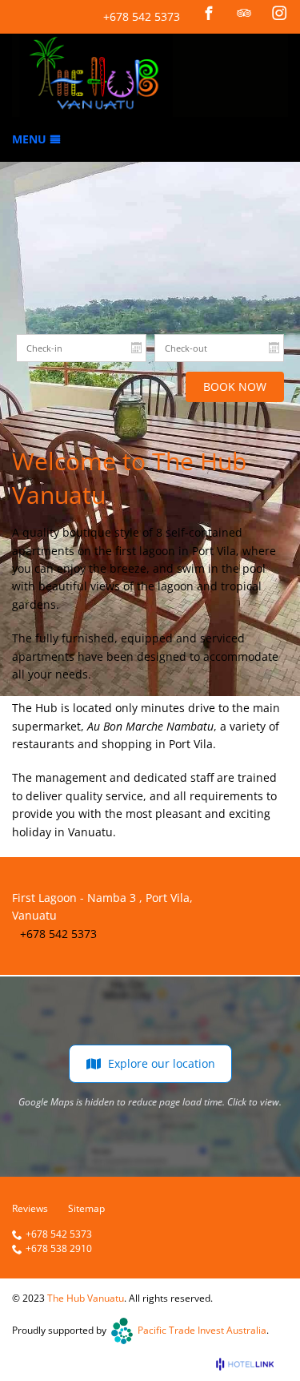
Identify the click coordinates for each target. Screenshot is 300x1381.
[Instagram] (279, 13)
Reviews (30, 1208)
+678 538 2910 (59, 1249)
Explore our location (161, 1063)
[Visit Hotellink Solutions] (252, 1364)
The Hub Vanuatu (85, 1298)
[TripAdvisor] (244, 13)
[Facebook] (209, 13)
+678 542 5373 (141, 16)
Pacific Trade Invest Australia (202, 1330)
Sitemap (86, 1208)
